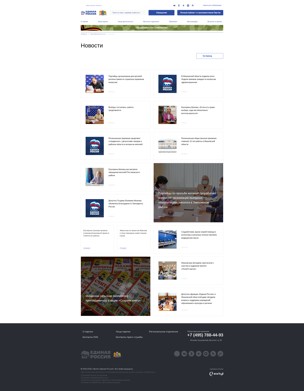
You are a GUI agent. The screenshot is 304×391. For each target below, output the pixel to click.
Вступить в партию (215, 21)
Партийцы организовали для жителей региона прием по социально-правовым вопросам (126, 79)
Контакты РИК (90, 337)
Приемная (173, 21)
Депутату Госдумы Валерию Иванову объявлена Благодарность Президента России (126, 204)
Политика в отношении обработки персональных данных (105, 380)
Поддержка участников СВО (152, 28)
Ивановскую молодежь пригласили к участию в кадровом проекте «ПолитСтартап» (197, 266)
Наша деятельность (125, 21)
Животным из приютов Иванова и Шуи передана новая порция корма (133, 233)
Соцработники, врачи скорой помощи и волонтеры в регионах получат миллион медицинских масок (199, 235)
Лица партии (103, 21)
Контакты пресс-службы (129, 337)
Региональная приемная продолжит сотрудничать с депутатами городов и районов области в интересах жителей (125, 141)
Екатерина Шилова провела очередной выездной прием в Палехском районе (96, 233)
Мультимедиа (192, 21)
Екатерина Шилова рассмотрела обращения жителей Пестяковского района (124, 172)
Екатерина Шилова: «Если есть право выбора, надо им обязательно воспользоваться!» (198, 110)
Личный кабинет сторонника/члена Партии (200, 13)
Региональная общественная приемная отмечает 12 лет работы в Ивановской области (198, 141)
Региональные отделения (163, 331)
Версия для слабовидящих (212, 5)
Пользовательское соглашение (94, 375)
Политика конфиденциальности (94, 378)
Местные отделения (151, 21)
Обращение (161, 13)
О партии (84, 21)
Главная (84, 34)
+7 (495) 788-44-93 (205, 335)
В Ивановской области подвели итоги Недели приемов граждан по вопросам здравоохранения (198, 79)
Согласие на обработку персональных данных (100, 382)
